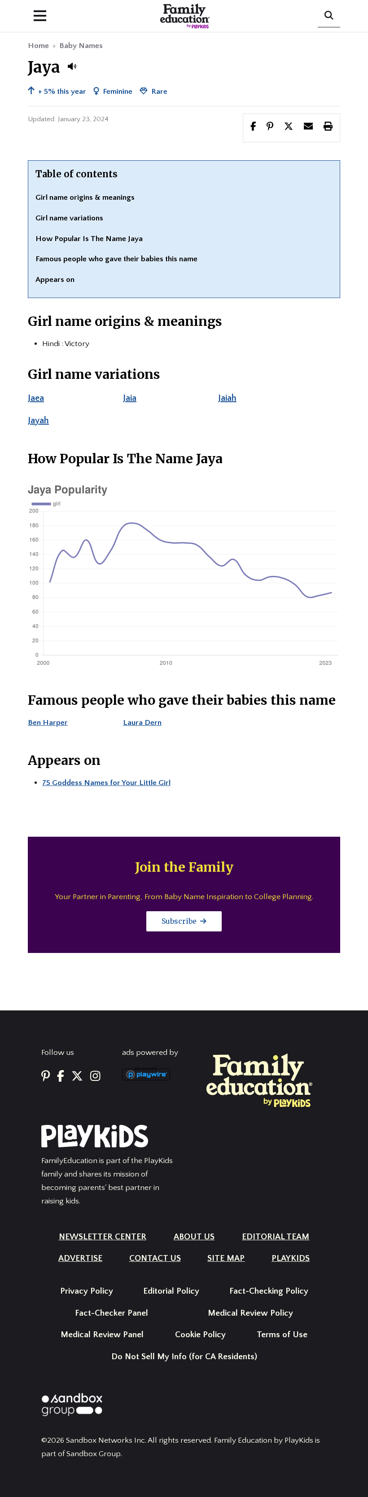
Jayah (38, 421)
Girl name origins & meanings (85, 197)
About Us (194, 1237)
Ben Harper (48, 722)
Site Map (226, 1258)
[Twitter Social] (77, 1076)
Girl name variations (69, 218)
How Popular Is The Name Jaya (89, 238)
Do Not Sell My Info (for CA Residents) (184, 1356)
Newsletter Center (102, 1237)
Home (38, 45)
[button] (71, 66)
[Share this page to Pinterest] (270, 127)
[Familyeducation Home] (259, 1080)
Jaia (129, 398)
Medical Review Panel (102, 1334)
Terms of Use (282, 1334)
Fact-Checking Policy (268, 1291)
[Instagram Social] (95, 1076)
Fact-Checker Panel (111, 1313)
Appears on (54, 279)
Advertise (80, 1258)
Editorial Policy (171, 1291)
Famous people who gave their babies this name (116, 259)
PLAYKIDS (291, 1258)
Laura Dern (142, 722)
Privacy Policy (86, 1291)
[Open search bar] (329, 16)
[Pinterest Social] (45, 1076)
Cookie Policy (200, 1334)
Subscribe (180, 921)
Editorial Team (275, 1237)
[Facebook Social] (60, 1076)
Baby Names (81, 45)
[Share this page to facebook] (253, 127)
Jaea (36, 398)
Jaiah (227, 398)
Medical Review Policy (250, 1313)
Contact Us (155, 1258)
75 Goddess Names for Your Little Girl (106, 782)
